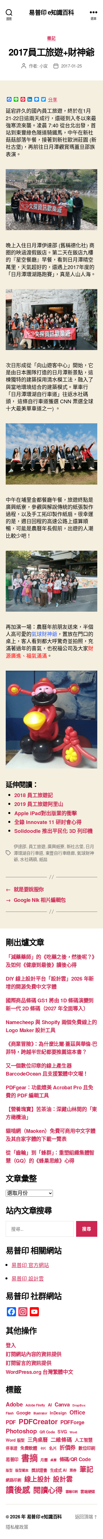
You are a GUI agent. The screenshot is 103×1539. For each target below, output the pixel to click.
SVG (62, 1431)
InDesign (58, 1413)
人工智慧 (84, 1440)
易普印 (12, 1459)
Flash (10, 1413)
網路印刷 (13, 1480)
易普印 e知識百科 (51, 12)
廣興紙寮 (55, 846)
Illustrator (40, 1413)
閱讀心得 (48, 1490)
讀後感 (18, 1489)
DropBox (78, 1405)
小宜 (43, 66)
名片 (53, 1448)
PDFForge (72, 1422)
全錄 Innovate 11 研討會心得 (48, 822)
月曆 (43, 1459)
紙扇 (43, 859)
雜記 (51, 38)
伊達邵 (20, 846)
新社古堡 (75, 846)
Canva (62, 1404)
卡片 (43, 1448)
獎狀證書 (39, 1470)
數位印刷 (86, 1448)
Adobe (14, 1404)
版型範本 (22, 1470)
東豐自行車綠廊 (60, 853)
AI (50, 1405)
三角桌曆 (37, 1439)
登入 (11, 1345)
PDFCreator (38, 1421)
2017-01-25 (71, 66)
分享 (52, 99)
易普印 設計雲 (27, 1278)
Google (23, 1413)
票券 (73, 1470)
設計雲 (62, 1478)
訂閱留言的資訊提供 (29, 1363)
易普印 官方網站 (30, 1265)
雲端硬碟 (87, 1491)
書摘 (29, 1458)
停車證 (11, 1448)
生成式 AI (58, 1470)
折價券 (68, 1447)
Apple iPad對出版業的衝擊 (45, 813)
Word (73, 1432)
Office (77, 1412)
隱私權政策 (17, 1527)
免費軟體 (28, 1448)
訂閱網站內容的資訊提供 (34, 1354)
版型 (9, 1470)
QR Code (47, 1432)
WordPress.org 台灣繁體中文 (39, 1372)
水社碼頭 (28, 859)
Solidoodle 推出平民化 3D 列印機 (53, 831)
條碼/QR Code (75, 1459)
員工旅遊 (37, 846)
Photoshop (21, 1431)
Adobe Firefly (35, 1405)
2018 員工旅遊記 (33, 795)
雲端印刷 (72, 1491)
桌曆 (53, 1460)
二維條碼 (61, 1439)
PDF (11, 1422)
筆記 (86, 1469)
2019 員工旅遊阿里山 (38, 804)
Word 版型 (15, 1440)
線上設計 (37, 1478)
